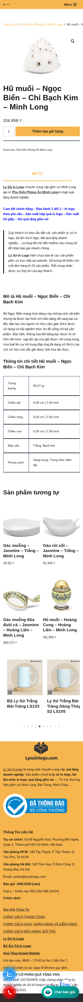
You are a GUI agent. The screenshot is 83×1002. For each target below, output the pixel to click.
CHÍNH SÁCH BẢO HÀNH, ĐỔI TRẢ (29, 931)
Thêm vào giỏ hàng (47, 131)
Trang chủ (10, 24)
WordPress (36, 997)
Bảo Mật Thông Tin (16, 909)
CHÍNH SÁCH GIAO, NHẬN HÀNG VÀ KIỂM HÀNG (40, 924)
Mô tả (37, 174)
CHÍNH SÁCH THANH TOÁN (24, 917)
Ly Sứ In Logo (13, 187)
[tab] (37, 174)
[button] (73, 41)
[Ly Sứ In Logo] (7, 4)
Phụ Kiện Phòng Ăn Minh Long (41, 24)
